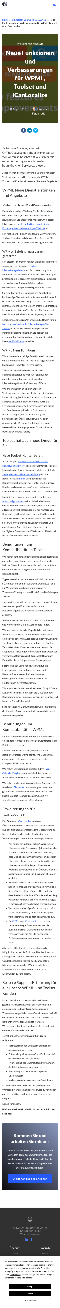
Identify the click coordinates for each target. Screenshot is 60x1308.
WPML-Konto (16, 341)
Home (5, 20)
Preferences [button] (27, 1278)
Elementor (19, 787)
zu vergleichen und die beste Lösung (21, 474)
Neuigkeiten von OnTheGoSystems (29, 20)
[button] (23, 130)
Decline (30, 1294)
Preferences (30, 1301)
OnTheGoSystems (4, 4)
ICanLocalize (24, 821)
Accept (30, 1286)
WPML (16, 920)
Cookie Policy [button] (15, 1275)
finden (21, 478)
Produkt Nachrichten (30, 43)
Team (15, 1253)
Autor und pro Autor (13, 501)
